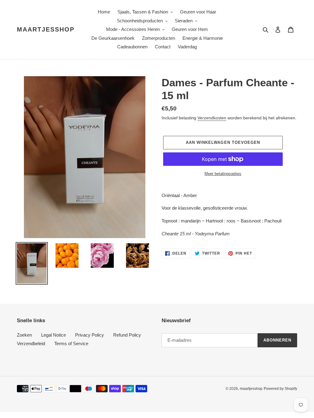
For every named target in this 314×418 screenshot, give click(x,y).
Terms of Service (71, 343)
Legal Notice (53, 335)
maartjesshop (46, 29)
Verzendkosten (211, 117)
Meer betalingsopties (223, 173)
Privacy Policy (89, 335)
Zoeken (24, 335)
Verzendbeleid (31, 343)
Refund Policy (127, 335)
